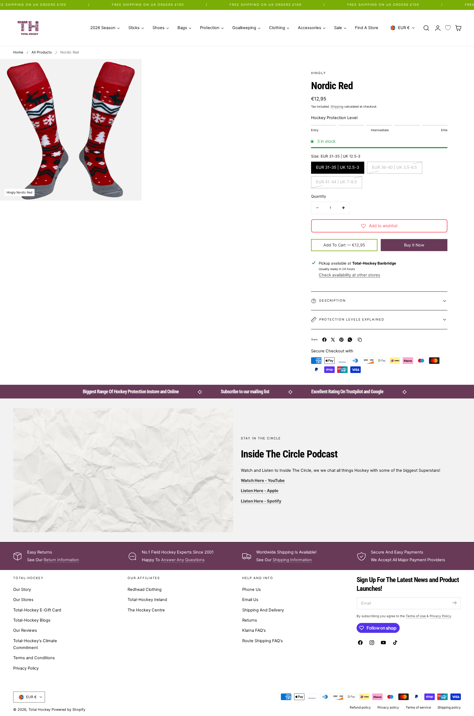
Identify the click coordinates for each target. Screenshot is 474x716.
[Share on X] (332, 339)
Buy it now (414, 245)
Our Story (22, 589)
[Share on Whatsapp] (349, 339)
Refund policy (360, 707)
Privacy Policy (26, 668)
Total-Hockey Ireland (147, 599)
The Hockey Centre (146, 610)
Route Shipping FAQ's (262, 640)
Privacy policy (388, 707)
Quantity (318, 196)
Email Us (250, 599)
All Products (42, 52)
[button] (426, 28)
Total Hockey (39, 709)
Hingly (318, 73)
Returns (249, 620)
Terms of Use (416, 616)
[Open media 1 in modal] (132, 69)
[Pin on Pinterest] (341, 339)
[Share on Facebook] (324, 339)
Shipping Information (292, 559)
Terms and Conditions (34, 658)
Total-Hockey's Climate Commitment (35, 644)
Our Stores (23, 599)
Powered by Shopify (68, 709)
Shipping (337, 106)
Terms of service (418, 707)
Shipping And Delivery (263, 610)
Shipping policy (449, 707)
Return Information (61, 559)
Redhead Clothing (145, 589)
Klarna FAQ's (254, 630)
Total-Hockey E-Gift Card (37, 610)
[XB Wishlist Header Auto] (448, 28)
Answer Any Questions (183, 559)
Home (18, 52)
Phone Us (251, 589)
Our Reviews (25, 630)
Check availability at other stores (349, 275)
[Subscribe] (454, 603)
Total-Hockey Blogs (31, 620)
